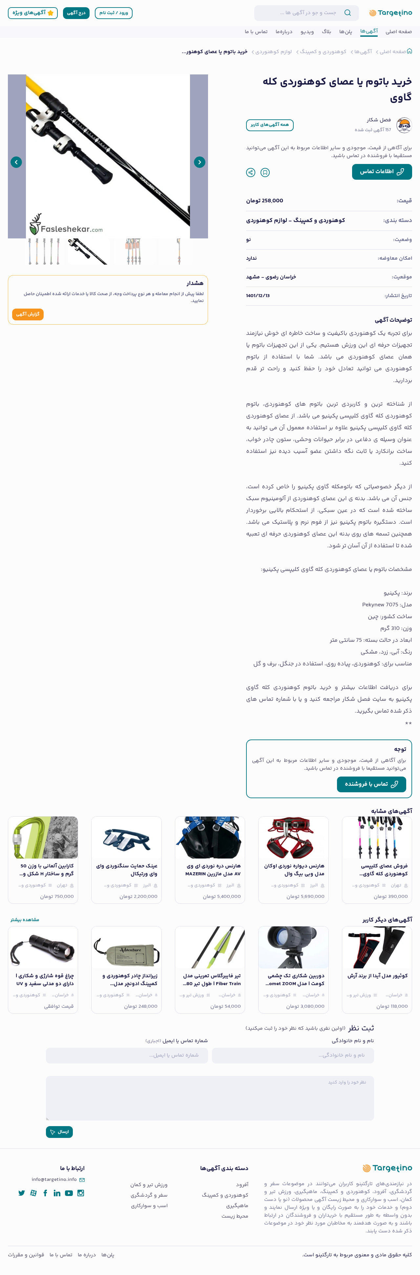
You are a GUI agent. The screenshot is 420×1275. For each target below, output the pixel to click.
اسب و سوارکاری (149, 1206)
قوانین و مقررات (26, 1255)
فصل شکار (379, 120)
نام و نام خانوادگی (353, 1041)
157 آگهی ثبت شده (373, 130)
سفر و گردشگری (149, 1196)
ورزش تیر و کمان (149, 1185)
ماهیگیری (237, 1206)
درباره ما (87, 1255)
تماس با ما (61, 1255)
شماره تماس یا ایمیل (176, 1041)
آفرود (242, 1185)
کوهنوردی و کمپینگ (225, 1196)
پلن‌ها (108, 1255)
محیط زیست (234, 1217)
